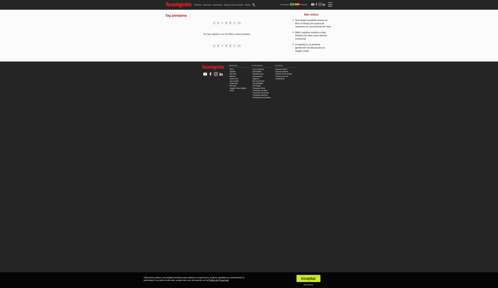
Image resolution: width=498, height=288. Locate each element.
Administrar (308, 285)
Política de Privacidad (283, 74)
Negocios (256, 79)
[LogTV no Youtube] (205, 74)
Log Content (234, 81)
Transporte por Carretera (262, 97)
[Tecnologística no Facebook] (210, 74)
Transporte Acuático (260, 90)
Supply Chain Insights (234, 5)
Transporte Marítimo (260, 95)
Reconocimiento (259, 81)
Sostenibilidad (258, 83)
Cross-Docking (258, 69)
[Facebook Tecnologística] (316, 4)
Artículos (207, 5)
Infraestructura (258, 74)
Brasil (247, 5)
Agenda (232, 72)
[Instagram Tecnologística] (319, 4)
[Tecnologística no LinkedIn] (221, 74)
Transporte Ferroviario (261, 93)
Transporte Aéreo (259, 88)
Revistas (233, 86)
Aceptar (308, 278)
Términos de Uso (281, 76)
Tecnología (257, 86)
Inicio (232, 69)
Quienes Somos (281, 69)
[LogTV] (312, 4)
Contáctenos (280, 79)
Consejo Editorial (281, 72)
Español (303, 4)
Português (284, 4)
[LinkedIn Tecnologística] (323, 4)
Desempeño (257, 72)
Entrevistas (234, 79)
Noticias (198, 5)
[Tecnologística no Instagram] (216, 74)
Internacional (257, 76)
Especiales (217, 5)
